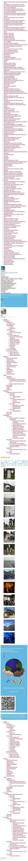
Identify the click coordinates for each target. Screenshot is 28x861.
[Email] (4, 654)
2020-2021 (9, 448)
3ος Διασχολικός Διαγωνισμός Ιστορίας (13, 21)
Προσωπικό (9, 329)
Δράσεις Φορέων (11, 361)
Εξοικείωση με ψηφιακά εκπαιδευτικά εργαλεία (18, 427)
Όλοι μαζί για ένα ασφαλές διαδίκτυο (13, 188)
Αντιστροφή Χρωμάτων (6, 286)
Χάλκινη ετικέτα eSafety (9, 257)
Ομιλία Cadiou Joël (17, 425)
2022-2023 (9, 416)
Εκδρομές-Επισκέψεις (9, 117)
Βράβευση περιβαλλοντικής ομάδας (12, 73)
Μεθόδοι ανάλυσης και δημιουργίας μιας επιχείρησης (20, 430)
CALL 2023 (12, 398)
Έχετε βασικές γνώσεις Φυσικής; (11, 146)
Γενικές (11, 326)
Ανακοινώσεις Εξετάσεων (10, 57)
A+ (4, 274)
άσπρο (6, 278)
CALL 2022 (12, 403)
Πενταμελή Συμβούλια (9, 200)
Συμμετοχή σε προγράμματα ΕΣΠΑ (12, 225)
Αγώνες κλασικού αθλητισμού (11, 51)
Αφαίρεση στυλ (4, 289)
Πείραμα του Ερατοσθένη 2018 (11, 198)
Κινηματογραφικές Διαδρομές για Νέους (13, 163)
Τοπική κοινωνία (8, 247)
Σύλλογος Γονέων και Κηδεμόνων (12, 223)
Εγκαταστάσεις (7, 113)
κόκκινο (20, 278)
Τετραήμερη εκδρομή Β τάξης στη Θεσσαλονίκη (15, 241)
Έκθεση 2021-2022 (14, 353)
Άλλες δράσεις (7, 54)
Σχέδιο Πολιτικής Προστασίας (11, 233)
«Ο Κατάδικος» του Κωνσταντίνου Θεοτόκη (14, 4)
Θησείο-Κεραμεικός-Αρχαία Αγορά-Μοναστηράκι (15, 151)
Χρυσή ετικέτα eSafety (9, 261)
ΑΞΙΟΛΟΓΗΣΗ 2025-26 (15, 355)
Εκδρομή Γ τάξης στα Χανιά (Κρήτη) (12, 118)
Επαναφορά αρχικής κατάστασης (8, 283)
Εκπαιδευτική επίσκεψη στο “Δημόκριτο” (13, 128)
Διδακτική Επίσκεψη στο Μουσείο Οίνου (13, 103)
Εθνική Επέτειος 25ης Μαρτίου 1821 (12, 116)
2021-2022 (9, 439)
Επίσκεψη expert (17, 406)
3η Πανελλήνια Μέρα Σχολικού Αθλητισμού (14, 20)
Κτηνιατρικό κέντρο (8, 166)
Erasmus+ (6, 391)
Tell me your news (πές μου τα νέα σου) (13, 49)
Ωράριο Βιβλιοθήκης (15, 341)
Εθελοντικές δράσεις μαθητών (11, 114)
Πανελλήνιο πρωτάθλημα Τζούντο (12, 191)
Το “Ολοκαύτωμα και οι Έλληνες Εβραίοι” (14, 245)
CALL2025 (12, 393)
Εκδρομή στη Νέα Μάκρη (10, 120)
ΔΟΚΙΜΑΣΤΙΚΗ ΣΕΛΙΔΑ (9, 108)
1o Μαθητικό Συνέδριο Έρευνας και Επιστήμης (15, 13)
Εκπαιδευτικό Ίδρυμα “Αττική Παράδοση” (13, 130)
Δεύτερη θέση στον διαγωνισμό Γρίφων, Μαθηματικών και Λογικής (14, 81)
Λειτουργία (9, 334)
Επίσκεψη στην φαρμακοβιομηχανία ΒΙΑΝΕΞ (14, 144)
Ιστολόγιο (6, 153)
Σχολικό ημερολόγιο (9, 238)
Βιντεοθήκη (9, 385)
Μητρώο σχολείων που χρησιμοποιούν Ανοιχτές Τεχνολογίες (13, 176)
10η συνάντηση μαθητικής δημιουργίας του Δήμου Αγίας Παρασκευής (14, 6)
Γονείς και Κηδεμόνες (9, 76)
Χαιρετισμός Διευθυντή (9, 255)
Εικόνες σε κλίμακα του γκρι (7, 285)
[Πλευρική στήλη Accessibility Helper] (3, 268)
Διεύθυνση (6, 107)
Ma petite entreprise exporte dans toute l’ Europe (15, 44)
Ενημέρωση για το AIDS (9, 131)
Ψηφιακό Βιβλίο (16, 408)
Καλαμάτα (6, 158)
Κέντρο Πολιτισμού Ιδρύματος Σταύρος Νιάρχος (15, 161)
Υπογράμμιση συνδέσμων (6, 281)
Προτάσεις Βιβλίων (8, 213)
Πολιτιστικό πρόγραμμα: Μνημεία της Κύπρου (15, 205)
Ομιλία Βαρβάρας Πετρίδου (19, 423)
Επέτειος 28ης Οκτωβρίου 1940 (11, 138)
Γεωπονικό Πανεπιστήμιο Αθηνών (12, 74)
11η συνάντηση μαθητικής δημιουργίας (13, 9)
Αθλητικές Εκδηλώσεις (9, 53)
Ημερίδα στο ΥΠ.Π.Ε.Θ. (9, 148)
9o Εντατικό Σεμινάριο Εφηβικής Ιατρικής (13, 29)
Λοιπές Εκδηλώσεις (11, 366)
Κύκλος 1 (6, 167)
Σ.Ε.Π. (5, 217)
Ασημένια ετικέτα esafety (10, 63)
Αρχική (5, 61)
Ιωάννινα (6, 156)
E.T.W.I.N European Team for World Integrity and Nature (18, 445)
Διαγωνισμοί (7, 84)
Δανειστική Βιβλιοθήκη (9, 77)
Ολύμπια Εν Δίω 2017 (9, 190)
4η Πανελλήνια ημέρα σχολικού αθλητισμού (14, 23)
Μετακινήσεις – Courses (18, 405)
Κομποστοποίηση (8, 164)
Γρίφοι (8, 388)
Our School (6, 47)
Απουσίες (6, 60)
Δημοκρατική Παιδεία (9, 83)
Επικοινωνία (7, 141)
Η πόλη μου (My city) (15, 453)
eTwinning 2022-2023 (9, 37)
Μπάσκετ (6, 180)
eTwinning (6, 415)
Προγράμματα (7, 208)
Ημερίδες (9, 363)
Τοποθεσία (6, 248)
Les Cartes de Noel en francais (11, 43)
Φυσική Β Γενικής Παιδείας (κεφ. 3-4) (13, 254)
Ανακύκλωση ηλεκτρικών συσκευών (12, 59)
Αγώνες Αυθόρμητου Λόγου (10, 50)
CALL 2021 (12, 409)
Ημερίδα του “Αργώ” (8, 150)
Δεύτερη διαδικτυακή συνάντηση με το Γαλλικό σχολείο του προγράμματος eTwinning (19, 434)
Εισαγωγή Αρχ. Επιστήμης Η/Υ (17, 383)
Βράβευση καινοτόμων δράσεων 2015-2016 (14, 71)
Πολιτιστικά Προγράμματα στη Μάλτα (13, 204)
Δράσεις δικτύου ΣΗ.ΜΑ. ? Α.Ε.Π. (11, 111)
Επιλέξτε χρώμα (4, 277)
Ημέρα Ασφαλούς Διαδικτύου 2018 (12, 147)
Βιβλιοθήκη (12, 328)
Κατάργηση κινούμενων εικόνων (8, 288)
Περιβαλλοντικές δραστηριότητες (12, 201)
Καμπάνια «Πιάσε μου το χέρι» (11, 160)
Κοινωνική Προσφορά (12, 365)
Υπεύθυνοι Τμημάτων (15, 342)
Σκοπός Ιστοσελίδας (11, 349)
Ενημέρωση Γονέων (14, 343)
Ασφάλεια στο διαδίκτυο (10, 66)
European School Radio (9, 39)
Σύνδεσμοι (6, 228)
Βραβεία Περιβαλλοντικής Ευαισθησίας (13, 67)
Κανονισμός (12, 345)
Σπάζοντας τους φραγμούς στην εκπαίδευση (14, 221)
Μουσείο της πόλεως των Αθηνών (12, 178)
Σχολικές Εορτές (7, 234)
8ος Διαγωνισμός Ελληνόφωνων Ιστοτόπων (14, 27)
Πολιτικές (6, 203)
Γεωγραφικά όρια (11, 324)
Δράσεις (6, 356)
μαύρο (2, 278)
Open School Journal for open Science (13, 46)
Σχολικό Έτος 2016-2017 (10, 235)
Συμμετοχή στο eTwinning (10, 227)
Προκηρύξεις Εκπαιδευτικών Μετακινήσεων (14, 211)
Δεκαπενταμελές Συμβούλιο (10, 79)
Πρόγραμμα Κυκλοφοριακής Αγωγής (12, 207)
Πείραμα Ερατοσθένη (9, 197)
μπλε (16, 278)
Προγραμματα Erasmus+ (9, 210)
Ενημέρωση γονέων (8, 133)
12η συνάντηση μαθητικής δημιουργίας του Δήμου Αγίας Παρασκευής (14, 11)
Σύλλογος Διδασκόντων (9, 224)
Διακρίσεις (6, 87)
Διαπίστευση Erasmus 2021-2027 (12, 89)
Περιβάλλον (9, 369)
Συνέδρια (9, 372)
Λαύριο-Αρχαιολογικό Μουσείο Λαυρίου (13, 168)
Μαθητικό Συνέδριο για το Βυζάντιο (12, 171)
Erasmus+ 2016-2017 (9, 33)
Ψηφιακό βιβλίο (16, 396)
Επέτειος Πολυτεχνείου (9, 140)
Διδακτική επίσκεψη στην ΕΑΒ (11, 96)
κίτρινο (8, 280)
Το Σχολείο (7, 321)
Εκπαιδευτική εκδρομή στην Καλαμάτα (13, 124)
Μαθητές (6, 170)
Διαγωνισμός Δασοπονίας (10, 86)
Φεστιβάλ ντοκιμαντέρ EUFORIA (11, 253)
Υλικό (5, 375)
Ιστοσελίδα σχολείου (9, 154)
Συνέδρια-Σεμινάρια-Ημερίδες (11, 230)
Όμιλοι (8, 368)
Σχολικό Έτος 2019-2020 (10, 237)
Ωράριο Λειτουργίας (8, 264)
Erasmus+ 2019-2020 (9, 34)
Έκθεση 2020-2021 (14, 352)
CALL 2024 (12, 395)
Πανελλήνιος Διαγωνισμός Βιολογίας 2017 (14, 193)
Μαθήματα (9, 376)
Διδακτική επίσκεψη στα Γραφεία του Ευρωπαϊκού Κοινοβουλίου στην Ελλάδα (14, 91)
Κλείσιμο (3, 271)
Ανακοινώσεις (7, 56)
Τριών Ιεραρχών (7, 250)
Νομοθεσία (12, 348)
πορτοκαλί (3, 280)
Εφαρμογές (9, 386)
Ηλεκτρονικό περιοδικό (18, 438)
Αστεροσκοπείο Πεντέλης (10, 64)
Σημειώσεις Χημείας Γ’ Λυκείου (11, 218)
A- (1, 274)
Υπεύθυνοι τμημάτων (9, 251)
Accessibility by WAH (5, 293)
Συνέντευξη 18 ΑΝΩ (9, 231)
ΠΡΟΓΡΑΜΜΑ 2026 (14, 335)
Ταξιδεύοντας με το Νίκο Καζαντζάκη (13, 240)
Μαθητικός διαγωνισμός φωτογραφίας (13, 174)
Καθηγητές (6, 157)
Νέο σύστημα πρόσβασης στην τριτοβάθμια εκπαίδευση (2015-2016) (14, 182)
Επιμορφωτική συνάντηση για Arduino (13, 143)
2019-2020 (9, 412)
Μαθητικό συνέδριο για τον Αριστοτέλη (13, 173)
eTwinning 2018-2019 (9, 36)
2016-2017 (9, 413)
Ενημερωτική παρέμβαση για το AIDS (13, 137)
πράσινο (11, 278)
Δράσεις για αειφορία (9, 110)
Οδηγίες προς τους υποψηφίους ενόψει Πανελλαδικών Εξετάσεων (13, 185)
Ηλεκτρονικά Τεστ (11, 378)
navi (12, 280)
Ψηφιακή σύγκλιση (8, 263)
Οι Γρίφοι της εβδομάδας (10, 187)
